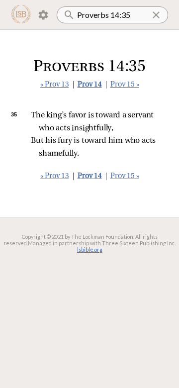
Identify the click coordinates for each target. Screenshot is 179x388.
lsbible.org (89, 249)
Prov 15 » (124, 85)
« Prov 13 (54, 85)
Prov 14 (90, 85)
